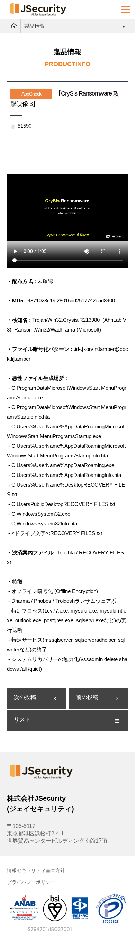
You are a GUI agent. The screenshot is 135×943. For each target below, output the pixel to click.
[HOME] (13, 26)
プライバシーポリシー (31, 882)
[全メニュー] (125, 9)
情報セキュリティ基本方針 (36, 870)
